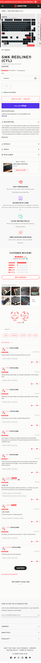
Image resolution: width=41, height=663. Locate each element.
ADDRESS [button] (5, 626)
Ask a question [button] (20, 277)
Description (9, 122)
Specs (6, 149)
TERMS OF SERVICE (26, 650)
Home (4, 11)
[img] (5, 352)
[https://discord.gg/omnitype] (30, 658)
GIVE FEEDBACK (22, 648)
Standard (6, 78)
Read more (5, 137)
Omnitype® (19, 653)
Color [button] (6, 335)
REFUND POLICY (12, 650)
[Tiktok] (19, 658)
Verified (19, 322)
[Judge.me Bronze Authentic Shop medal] (15, 315)
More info (20, 243)
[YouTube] (26, 658)
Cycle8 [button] (23, 335)
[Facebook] (11, 658)
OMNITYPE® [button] (6, 632)
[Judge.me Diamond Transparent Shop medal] (25, 315)
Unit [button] (35, 335)
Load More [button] (20, 568)
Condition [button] (14, 335)
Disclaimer (8, 154)
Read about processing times (20, 192)
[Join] (36, 615)
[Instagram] (22, 658)
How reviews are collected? (9, 574)
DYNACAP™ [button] (6, 639)
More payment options (8, 111)
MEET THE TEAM (10, 648)
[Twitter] (15, 658)
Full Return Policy (20, 226)
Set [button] (30, 335)
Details (7, 144)
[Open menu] (5, 6)
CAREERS (32, 648)
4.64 (25, 257)
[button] (5, 70)
